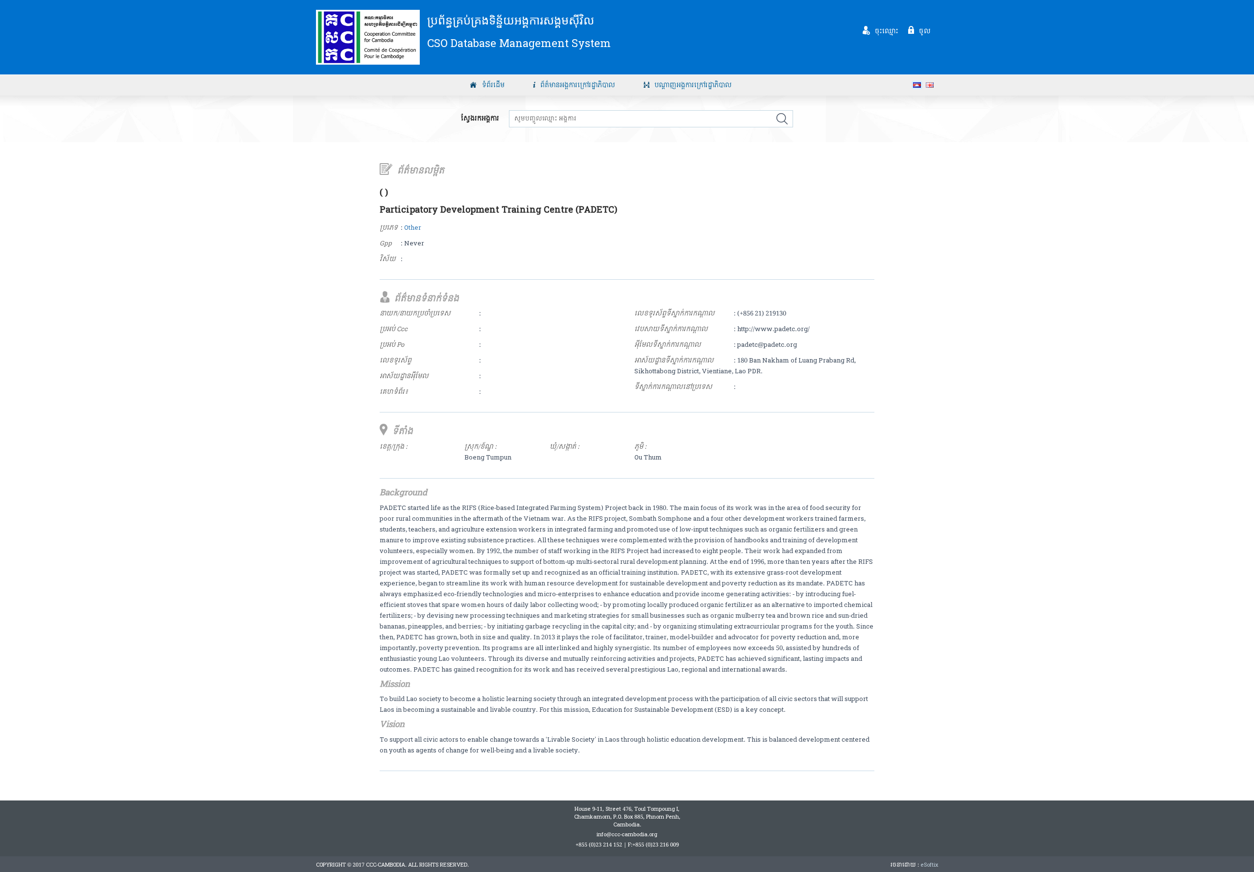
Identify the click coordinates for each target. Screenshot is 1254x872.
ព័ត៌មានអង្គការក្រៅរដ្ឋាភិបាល (577, 85)
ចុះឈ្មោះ (887, 30)
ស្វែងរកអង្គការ (480, 118)
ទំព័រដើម (493, 85)
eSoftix (929, 865)
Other (412, 228)
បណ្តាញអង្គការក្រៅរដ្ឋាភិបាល (693, 85)
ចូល (925, 30)
